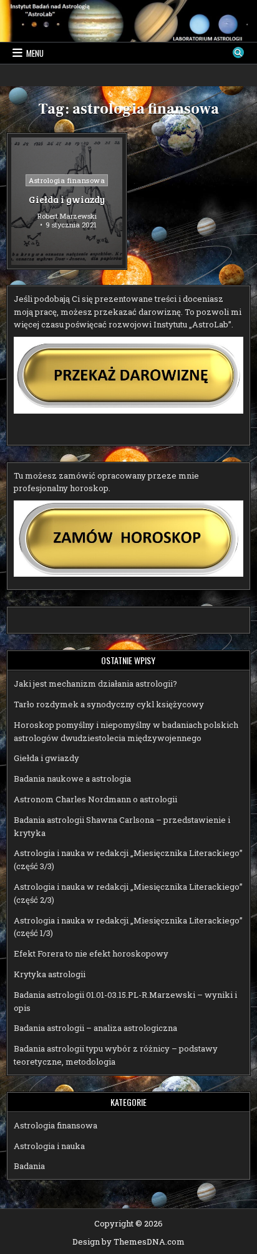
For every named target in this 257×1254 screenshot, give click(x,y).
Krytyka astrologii (49, 974)
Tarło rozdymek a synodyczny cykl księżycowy (109, 704)
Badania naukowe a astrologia (72, 778)
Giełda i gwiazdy (67, 199)
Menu (35, 53)
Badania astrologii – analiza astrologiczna (95, 1027)
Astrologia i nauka (49, 1146)
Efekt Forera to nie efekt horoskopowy (91, 953)
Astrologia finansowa (67, 180)
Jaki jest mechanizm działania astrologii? (95, 683)
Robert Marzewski (67, 216)
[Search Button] (238, 52)
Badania (29, 1166)
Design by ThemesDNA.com (128, 1241)
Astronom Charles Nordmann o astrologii (95, 799)
